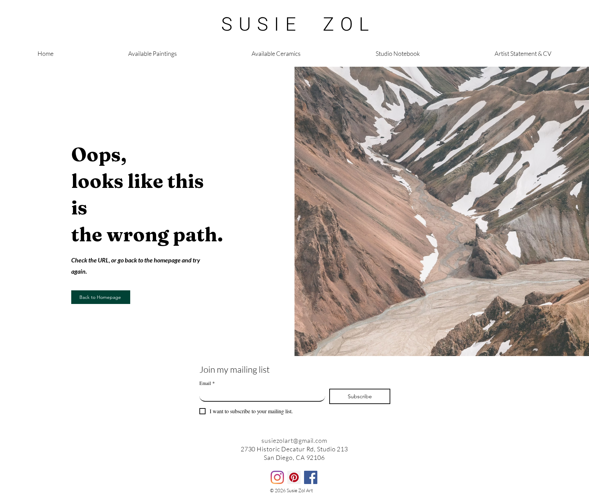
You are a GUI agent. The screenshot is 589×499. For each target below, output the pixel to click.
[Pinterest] (294, 477)
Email (207, 383)
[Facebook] (310, 477)
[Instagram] (277, 477)
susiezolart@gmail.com (294, 440)
